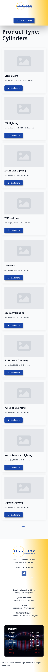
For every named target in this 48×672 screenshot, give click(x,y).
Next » (24, 526)
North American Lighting (18, 455)
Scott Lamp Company (16, 360)
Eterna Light (11, 76)
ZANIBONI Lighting (15, 170)
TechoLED (9, 265)
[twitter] (20, 577)
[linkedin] (28, 577)
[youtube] (32, 577)
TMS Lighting (11, 218)
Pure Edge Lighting (15, 407)
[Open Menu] (24, 14)
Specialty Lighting (14, 313)
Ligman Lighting (13, 502)
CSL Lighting (11, 123)
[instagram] (24, 577)
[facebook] (24, 573)
